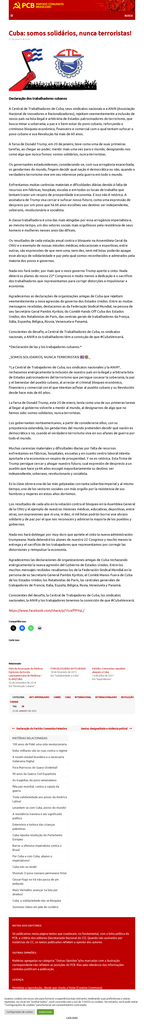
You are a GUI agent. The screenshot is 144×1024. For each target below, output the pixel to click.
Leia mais (72, 1017)
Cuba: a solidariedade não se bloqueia (36, 900)
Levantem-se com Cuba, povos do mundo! (39, 807)
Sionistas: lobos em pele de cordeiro (35, 907)
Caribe (57, 697)
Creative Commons (89, 987)
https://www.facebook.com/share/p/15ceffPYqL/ (46, 610)
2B (23, 706)
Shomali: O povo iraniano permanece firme (39, 873)
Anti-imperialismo (39, 697)
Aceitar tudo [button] (45, 1012)
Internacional (83, 697)
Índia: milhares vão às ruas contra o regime (39, 750)
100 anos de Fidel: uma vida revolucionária (39, 744)
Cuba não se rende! (24, 866)
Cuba (68, 697)
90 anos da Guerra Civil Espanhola (34, 773)
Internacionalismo (106, 697)
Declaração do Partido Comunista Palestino (42, 728)
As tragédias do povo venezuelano (34, 780)
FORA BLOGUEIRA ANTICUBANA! (68, 668)
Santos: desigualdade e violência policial (104, 728)
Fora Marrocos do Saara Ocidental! (34, 767)
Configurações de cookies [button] (19, 1012)
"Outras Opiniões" (66, 960)
